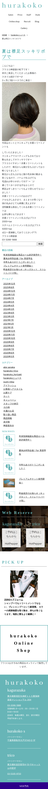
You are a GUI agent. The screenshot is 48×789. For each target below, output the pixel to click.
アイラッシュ (9, 385)
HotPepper (11, 543)
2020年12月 (9, 331)
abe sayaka (9, 367)
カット (6, 396)
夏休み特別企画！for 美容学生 (18, 258)
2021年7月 (8, 320)
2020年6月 (8, 353)
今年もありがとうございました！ (19, 262)
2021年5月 (8, 323)
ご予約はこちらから (11, 534)
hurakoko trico (10, 370)
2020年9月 (8, 342)
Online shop (14, 21)
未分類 (6, 421)
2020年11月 (9, 334)
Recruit (27, 21)
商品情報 (7, 418)
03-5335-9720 (14, 774)
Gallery (24, 28)
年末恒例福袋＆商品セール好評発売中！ (22, 254)
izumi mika (8, 381)
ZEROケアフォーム (13, 599)
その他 (6, 407)
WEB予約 (24, 786)
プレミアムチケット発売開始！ (18, 265)
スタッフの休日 (10, 403)
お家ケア (7, 392)
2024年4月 (8, 305)
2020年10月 (9, 338)
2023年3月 (8, 316)
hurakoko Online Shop (24, 643)
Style (37, 14)
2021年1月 (8, 327)
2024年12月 (9, 291)
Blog (37, 21)
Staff (29, 14)
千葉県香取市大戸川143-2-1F (21, 740)
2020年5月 (8, 356)
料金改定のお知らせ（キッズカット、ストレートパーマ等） (32, 497)
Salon (10, 14)
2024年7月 (8, 298)
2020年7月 (8, 349)
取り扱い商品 (9, 414)
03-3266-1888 (14, 705)
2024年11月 (9, 294)
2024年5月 (8, 302)
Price (19, 14)
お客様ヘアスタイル (13, 389)
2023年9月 (8, 312)
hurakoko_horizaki (12, 374)
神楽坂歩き (8, 425)
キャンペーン (9, 400)
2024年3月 (8, 309)
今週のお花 (8, 411)
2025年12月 (9, 283)
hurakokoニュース (12, 378)
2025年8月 (8, 287)
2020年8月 (8, 345)
